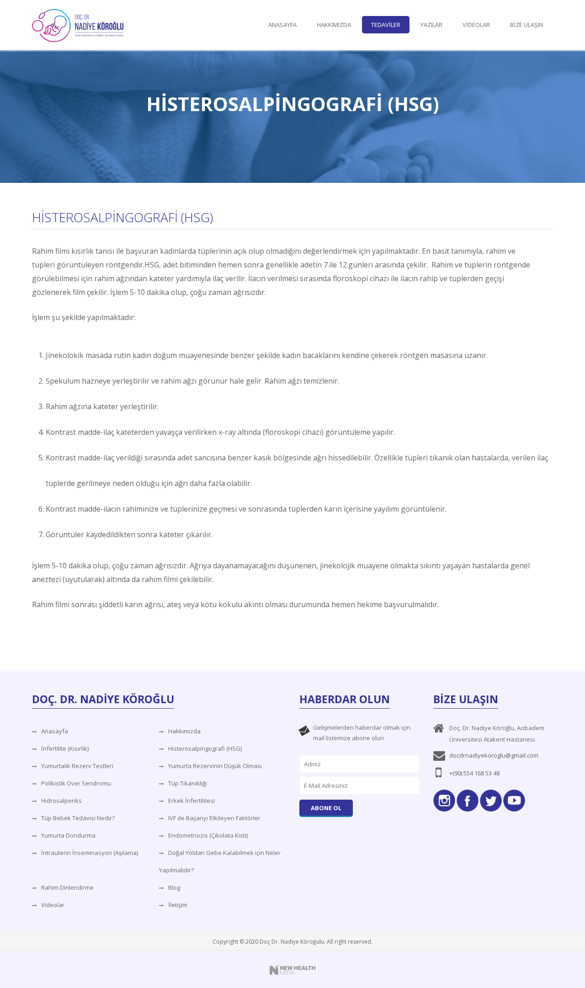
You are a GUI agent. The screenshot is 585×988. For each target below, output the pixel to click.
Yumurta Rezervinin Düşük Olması (215, 766)
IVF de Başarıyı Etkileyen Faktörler (214, 818)
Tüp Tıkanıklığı (187, 783)
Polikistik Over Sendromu (76, 783)
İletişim (177, 905)
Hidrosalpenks (61, 800)
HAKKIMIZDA (334, 25)
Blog (174, 887)
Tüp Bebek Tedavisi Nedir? (78, 818)
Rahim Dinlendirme (67, 887)
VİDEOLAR (476, 25)
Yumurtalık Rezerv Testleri (77, 766)
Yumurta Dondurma (68, 835)
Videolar (52, 905)
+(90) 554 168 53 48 (474, 773)
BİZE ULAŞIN (526, 25)
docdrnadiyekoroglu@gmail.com (493, 755)
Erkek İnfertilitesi (191, 800)
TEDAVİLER (385, 25)
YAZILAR (431, 25)
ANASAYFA (282, 25)
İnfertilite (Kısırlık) (65, 748)
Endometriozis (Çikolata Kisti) (208, 835)
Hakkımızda (184, 731)
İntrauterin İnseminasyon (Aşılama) (89, 853)
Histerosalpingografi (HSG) (205, 748)
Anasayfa (54, 731)
